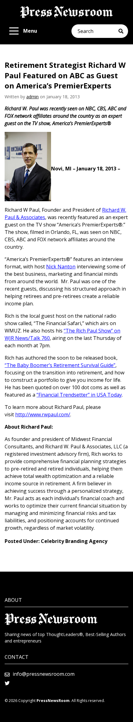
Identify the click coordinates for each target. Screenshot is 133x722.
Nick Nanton (60, 266)
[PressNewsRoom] (66, 12)
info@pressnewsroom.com (44, 674)
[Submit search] (123, 31)
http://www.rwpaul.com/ (42, 414)
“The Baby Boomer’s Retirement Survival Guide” (60, 365)
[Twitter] (7, 683)
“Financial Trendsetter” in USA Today (79, 394)
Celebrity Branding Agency (74, 541)
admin (32, 97)
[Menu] (14, 31)
